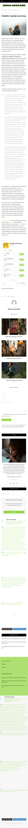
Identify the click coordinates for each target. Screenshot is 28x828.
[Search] (21, 1)
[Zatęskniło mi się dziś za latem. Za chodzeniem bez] (14, 589)
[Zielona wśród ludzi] (14, 5)
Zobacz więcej (14, 479)
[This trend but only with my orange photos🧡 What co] (14, 614)
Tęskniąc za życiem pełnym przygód (14, 380)
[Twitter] (9, 297)
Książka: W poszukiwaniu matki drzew (14, 336)
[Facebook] (7, 297)
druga (20, 224)
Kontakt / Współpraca (6, 661)
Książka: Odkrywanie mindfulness (14, 358)
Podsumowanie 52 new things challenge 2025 (10, 638)
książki (3, 13)
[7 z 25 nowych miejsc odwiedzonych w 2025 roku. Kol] (14, 564)
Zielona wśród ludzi (14, 309)
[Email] (13, 297)
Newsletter (4, 667)
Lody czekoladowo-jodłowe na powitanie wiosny (11, 646)
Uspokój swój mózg (6, 220)
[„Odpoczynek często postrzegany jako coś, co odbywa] (14, 538)
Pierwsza (12, 222)
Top (14, 825)
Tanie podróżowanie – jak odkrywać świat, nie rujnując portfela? (14, 641)
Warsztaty (4, 664)
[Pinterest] (11, 297)
